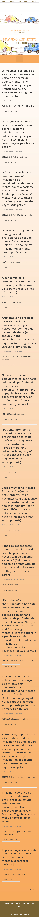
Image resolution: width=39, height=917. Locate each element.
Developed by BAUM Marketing (19, 914)
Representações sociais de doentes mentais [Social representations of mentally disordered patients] (19, 857)
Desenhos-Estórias (9, 297)
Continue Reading (10, 111)
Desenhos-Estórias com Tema (13, 101)
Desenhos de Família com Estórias (14, 579)
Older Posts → (32, 890)
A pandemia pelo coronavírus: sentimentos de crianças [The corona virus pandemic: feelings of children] (19, 285)
